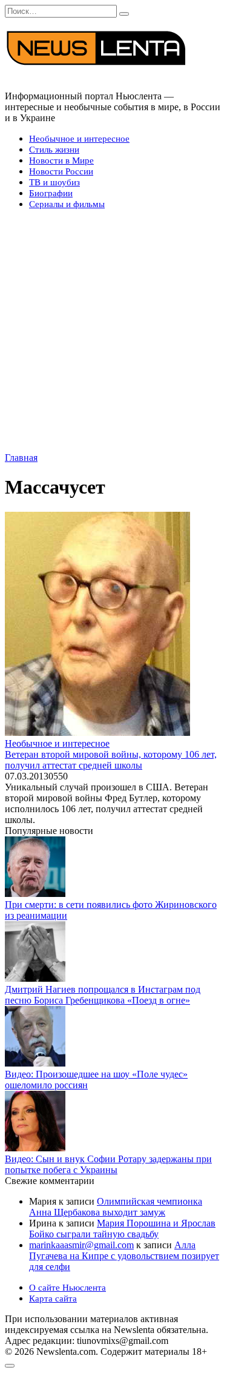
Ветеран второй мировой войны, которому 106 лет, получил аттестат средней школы (111, 759)
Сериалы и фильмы (67, 204)
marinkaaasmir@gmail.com (81, 1245)
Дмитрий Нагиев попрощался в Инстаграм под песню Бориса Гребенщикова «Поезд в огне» (102, 994)
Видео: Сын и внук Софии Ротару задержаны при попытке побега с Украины (108, 1164)
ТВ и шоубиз (54, 182)
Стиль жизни (54, 149)
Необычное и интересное (79, 139)
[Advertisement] (113, 332)
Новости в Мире (61, 160)
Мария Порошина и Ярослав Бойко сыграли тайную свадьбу (122, 1228)
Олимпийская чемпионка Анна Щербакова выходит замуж (115, 1206)
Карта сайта (53, 1298)
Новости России (61, 171)
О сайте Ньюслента (67, 1287)
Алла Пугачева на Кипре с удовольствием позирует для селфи (124, 1256)
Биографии (51, 193)
